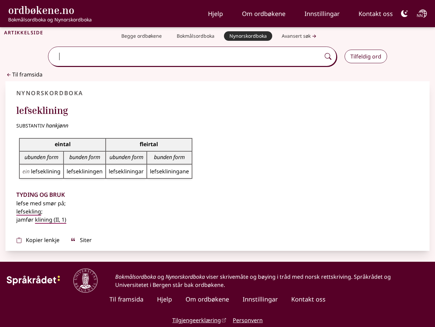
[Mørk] (404, 13)
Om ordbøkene (263, 14)
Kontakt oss (376, 14)
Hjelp (215, 14)
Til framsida (27, 74)
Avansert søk (296, 36)
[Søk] (328, 56)
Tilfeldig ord (365, 56)
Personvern (248, 320)
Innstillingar (322, 14)
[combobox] (185, 56)
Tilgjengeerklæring (196, 320)
